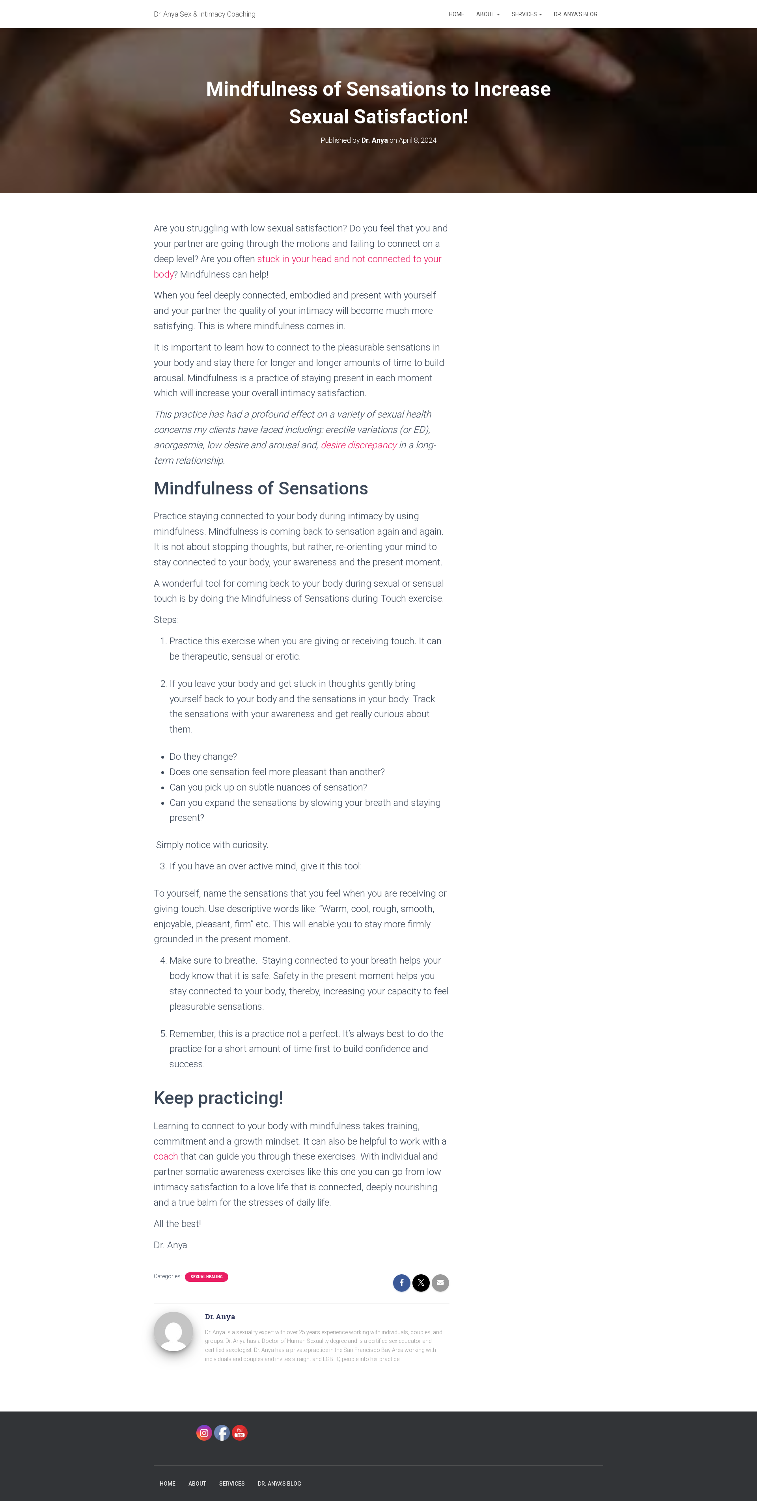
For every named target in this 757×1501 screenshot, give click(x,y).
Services (525, 14)
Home (456, 14)
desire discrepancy (358, 445)
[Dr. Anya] (173, 1331)
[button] (498, 14)
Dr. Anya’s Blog (575, 14)
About (486, 14)
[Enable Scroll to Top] (741, 1485)
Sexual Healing (206, 1277)
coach (166, 1156)
